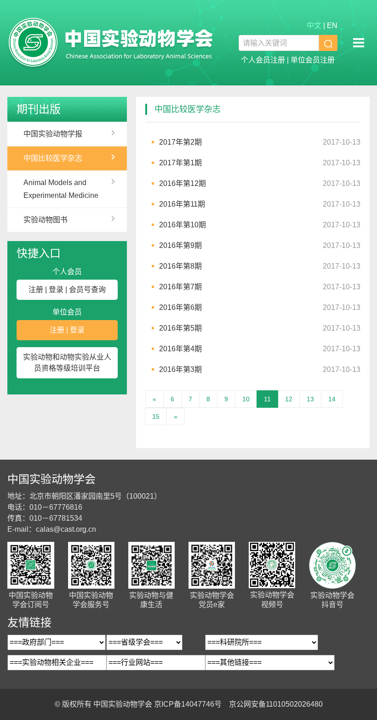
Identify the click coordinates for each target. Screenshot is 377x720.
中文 (314, 25)
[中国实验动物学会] (110, 42)
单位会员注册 (313, 60)
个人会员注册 (263, 60)
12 (288, 399)
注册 (36, 289)
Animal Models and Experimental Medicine (60, 189)
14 (332, 399)
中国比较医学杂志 (52, 158)
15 (156, 416)
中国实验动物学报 (52, 134)
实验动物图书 (45, 220)
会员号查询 (87, 289)
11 (267, 399)
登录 (56, 289)
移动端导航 (358, 43)
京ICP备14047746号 (188, 704)
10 (246, 399)
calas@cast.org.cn (66, 529)
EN (332, 25)
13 (310, 399)
